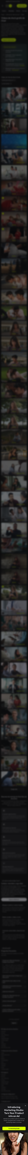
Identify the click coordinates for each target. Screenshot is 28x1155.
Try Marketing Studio (14, 1128)
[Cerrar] (25, 1105)
